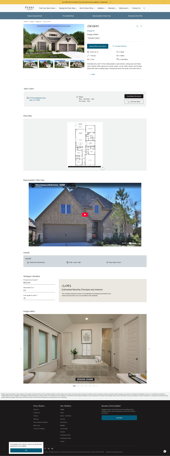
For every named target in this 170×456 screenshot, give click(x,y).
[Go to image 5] (89, 386)
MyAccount (36, 425)
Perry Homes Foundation (40, 422)
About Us (36, 409)
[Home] (29, 8)
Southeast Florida (65, 435)
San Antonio (63, 422)
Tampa (62, 441)
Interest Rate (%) (28, 287)
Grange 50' (91, 31)
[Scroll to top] (164, 445)
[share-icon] (137, 26)
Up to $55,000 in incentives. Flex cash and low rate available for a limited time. (85, 2)
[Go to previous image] (26, 41)
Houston (62, 419)
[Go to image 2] (62, 64)
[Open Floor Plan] (85, 144)
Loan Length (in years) (30, 295)
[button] (164, 451)
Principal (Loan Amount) (30, 280)
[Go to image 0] (30, 64)
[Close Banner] (164, 2)
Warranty (36, 419)
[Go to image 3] (77, 64)
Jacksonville (64, 428)
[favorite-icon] (141, 26)
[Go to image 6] (93, 386)
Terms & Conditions (39, 428)
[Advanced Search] (144, 8)
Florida (62, 425)
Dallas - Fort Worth (65, 416)
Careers (35, 416)
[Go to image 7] (96, 386)
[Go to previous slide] (21, 349)
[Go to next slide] (149, 349)
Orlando (62, 432)
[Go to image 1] (46, 64)
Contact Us (36, 412)
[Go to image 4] (85, 386)
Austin (62, 412)
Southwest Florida (65, 438)
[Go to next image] (81, 41)
